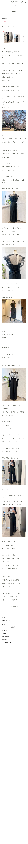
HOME (3, 5)
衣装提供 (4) (5, 639)
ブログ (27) (4, 633)
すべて (3, 617)
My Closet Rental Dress (14, 2)
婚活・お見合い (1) (6, 636)
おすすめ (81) (5, 624)
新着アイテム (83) (6, 621)
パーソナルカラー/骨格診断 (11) (9, 627)
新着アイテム (6, 21)
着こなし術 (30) (6, 630)
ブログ (7, 5)
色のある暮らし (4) (6, 642)
